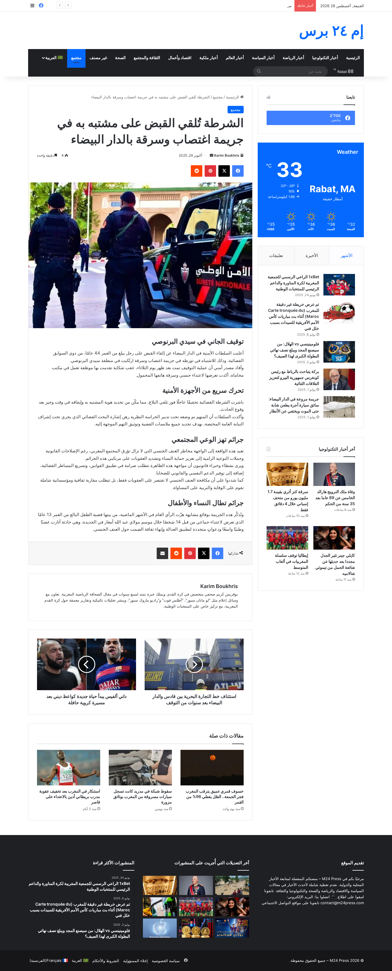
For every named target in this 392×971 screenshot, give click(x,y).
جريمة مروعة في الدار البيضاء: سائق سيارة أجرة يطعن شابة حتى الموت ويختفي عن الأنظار (294, 404)
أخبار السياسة (263, 57)
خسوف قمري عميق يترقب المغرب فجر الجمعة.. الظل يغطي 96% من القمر (215, 796)
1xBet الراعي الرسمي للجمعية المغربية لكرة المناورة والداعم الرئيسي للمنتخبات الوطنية (293, 282)
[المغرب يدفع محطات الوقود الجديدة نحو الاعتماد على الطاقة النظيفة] (160, 906)
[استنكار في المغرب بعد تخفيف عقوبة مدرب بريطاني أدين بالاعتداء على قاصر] (68, 767)
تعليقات (276, 255)
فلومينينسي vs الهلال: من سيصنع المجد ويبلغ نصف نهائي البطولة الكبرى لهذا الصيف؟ (294, 349)
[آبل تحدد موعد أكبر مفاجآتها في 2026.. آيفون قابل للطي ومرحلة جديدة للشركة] (160, 928)
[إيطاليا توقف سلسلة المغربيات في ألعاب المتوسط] (287, 538)
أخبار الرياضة (293, 57)
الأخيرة (312, 255)
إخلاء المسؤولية (135, 960)
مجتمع (76, 57)
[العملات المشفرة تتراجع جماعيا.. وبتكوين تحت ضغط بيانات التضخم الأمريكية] (196, 928)
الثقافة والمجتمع (147, 57)
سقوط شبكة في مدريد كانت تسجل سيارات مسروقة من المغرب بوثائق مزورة (142, 796)
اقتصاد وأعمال (179, 57)
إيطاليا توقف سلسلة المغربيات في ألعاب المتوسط (291, 561)
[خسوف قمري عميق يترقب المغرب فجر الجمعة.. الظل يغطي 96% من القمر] (212, 767)
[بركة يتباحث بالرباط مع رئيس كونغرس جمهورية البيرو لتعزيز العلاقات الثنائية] (339, 379)
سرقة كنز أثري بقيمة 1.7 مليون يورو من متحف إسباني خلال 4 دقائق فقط (234, 5)
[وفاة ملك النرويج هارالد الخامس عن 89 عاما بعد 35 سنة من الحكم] (334, 474)
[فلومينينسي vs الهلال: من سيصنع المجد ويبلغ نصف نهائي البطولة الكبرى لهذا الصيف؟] (339, 352)
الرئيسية (353, 57)
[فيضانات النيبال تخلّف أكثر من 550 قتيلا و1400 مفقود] (232, 885)
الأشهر (346, 255)
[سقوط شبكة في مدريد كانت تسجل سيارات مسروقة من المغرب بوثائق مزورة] (140, 767)
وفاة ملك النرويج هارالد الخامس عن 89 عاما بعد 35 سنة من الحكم (335, 497)
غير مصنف (98, 57)
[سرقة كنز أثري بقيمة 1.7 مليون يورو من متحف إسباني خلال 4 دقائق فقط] (287, 474)
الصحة (120, 57)
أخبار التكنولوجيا (325, 57)
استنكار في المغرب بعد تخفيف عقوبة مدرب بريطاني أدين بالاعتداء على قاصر (69, 796)
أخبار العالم (235, 57)
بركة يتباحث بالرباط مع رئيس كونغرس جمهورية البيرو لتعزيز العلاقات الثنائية (294, 377)
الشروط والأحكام (105, 960)
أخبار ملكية (208, 57)
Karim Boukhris (226, 155)
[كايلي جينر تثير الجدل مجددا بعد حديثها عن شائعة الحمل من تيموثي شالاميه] (334, 538)
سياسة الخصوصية (166, 960)
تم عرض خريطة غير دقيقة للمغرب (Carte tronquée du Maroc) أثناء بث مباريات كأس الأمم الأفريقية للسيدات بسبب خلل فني (293, 316)
